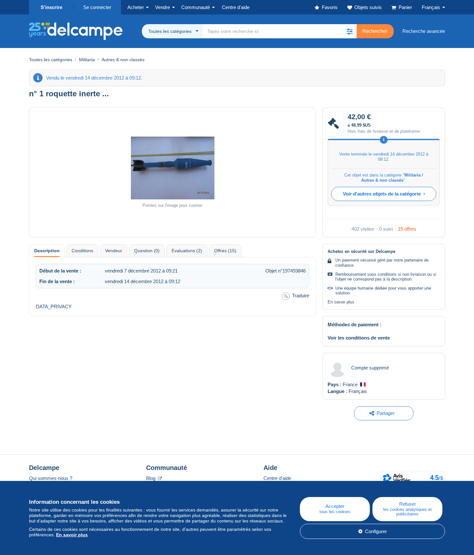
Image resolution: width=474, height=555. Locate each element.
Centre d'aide (277, 478)
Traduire (300, 295)
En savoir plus (341, 302)
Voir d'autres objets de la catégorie (382, 193)
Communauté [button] (195, 7)
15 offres (407, 229)
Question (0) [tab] (147, 250)
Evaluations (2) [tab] (187, 250)
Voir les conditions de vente (359, 337)
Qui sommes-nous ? (50, 478)
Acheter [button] (135, 7)
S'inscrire (51, 7)
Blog (151, 478)
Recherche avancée (423, 31)
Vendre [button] (162, 7)
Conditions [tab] (82, 250)
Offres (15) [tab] (225, 250)
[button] (349, 31)
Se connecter (97, 7)
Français (431, 7)
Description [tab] (47, 250)
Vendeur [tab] (113, 250)
